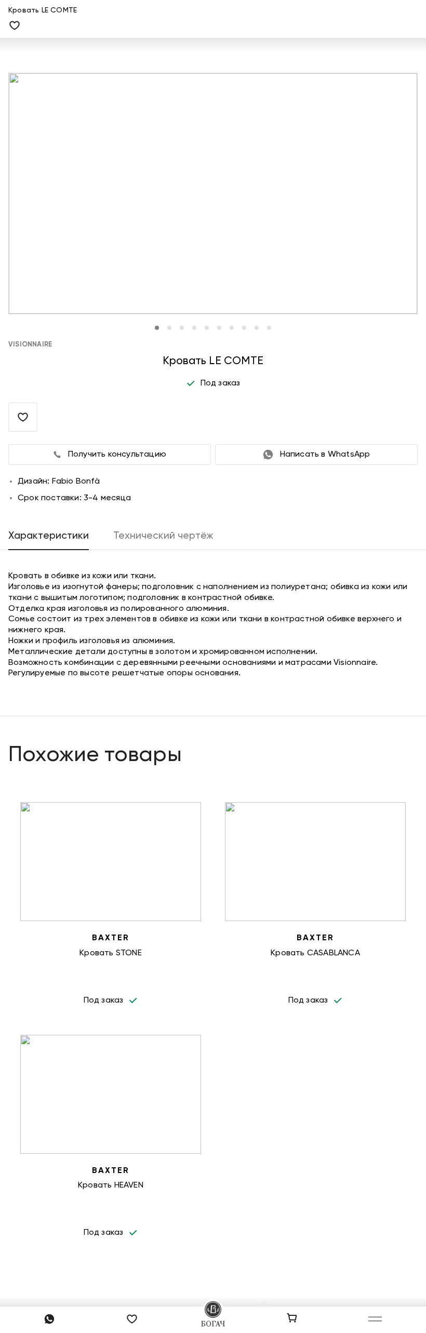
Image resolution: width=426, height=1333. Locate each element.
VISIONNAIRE (30, 344)
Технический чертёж (163, 536)
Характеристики (48, 536)
